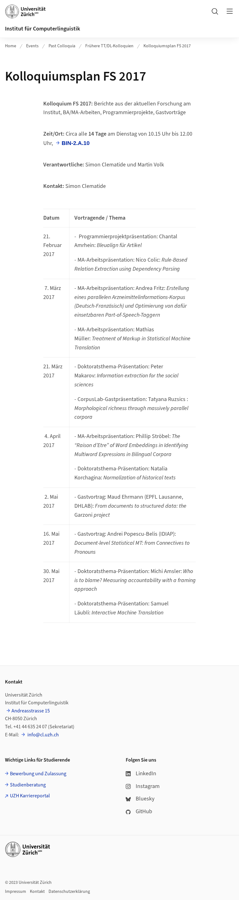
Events (32, 46)
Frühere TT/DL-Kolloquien (109, 46)
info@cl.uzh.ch (42, 734)
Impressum (15, 891)
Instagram (148, 786)
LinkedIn (146, 773)
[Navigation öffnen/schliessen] (229, 11)
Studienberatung (28, 784)
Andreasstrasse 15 (31, 710)
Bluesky (145, 799)
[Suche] (214, 11)
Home (10, 46)
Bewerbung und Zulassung (38, 773)
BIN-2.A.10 (76, 143)
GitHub (144, 811)
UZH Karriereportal (30, 795)
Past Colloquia (62, 46)
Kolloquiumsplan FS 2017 (167, 46)
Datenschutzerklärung (69, 891)
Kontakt (37, 891)
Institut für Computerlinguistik (42, 29)
